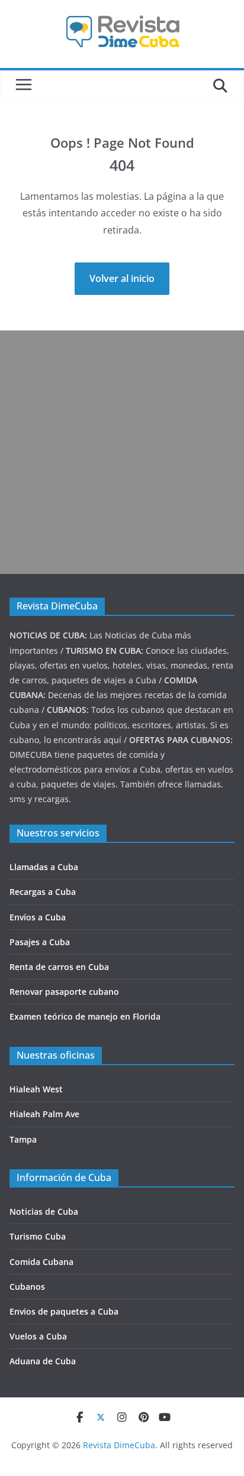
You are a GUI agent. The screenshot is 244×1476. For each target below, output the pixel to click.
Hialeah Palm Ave (44, 1114)
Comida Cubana (41, 1261)
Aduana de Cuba (42, 1361)
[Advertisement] (122, 452)
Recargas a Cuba (42, 891)
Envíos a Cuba (37, 917)
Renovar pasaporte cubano (64, 991)
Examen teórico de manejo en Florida (84, 1016)
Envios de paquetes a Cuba (63, 1311)
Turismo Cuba (37, 1236)
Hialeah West (36, 1089)
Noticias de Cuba (43, 1211)
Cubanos (27, 1286)
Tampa (23, 1139)
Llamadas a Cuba (43, 866)
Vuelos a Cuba (38, 1336)
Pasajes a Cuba (39, 942)
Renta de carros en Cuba (59, 966)
